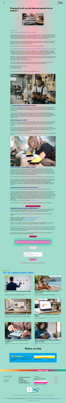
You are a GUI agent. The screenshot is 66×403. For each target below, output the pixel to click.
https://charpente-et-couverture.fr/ (33, 217)
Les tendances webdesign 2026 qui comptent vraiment (18, 314)
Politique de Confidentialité (30, 400)
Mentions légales (37, 400)
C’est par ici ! (50, 223)
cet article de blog (32, 200)
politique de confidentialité (45, 359)
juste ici (14, 184)
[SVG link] (60, 2)
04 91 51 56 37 (33, 247)
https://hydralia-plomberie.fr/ (27, 220)
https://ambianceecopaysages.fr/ (31, 218)
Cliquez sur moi (43, 370)
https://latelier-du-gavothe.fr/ (29, 219)
